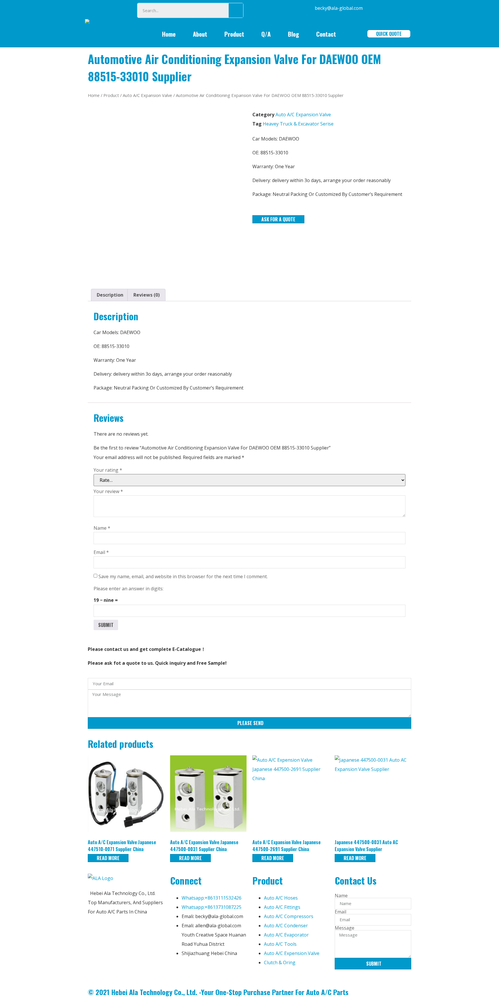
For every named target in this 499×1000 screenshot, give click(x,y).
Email (101, 552)
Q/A (266, 33)
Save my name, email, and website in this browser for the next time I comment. (183, 576)
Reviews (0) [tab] (146, 295)
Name (102, 528)
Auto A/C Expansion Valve (147, 95)
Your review (108, 491)
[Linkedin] (193, 971)
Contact (326, 33)
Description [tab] (110, 295)
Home (169, 33)
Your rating (108, 470)
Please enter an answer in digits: (128, 588)
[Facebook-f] (177, 971)
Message (344, 928)
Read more (108, 858)
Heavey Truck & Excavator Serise (298, 124)
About (200, 33)
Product (234, 33)
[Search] (236, 10)
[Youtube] (208, 971)
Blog (293, 33)
